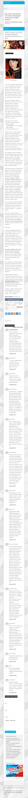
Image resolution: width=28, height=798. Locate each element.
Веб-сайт (6, 717)
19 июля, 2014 (12, 539)
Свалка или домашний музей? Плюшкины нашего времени (13, 740)
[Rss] (6, 8)
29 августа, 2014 (12, 675)
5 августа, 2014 (12, 661)
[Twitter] (4, 8)
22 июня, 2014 (12, 447)
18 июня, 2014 (12, 414)
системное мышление (10, 280)
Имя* (6, 703)
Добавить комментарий (10, 731)
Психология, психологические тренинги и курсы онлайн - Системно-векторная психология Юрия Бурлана (12, 792)
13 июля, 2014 (12, 504)
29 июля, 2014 (12, 584)
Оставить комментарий (18, 327)
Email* (6, 710)
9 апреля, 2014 (12, 353)
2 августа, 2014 (12, 619)
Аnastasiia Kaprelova (13, 329)
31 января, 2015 (12, 692)
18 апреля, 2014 (12, 384)
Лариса (7, 743)
